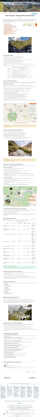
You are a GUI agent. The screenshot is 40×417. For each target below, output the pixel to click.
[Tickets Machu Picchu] (21, 7)
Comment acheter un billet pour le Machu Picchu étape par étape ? (11, 29)
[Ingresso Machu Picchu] (17, 7)
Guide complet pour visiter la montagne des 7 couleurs (7, 378)
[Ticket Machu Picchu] (18, 7)
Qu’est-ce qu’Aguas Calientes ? (7, 23)
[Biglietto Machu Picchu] (22, 7)
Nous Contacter (30, 405)
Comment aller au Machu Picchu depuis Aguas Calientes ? (10, 27)
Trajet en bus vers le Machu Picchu (8, 28)
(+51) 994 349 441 (29, 407)
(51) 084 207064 (13, 407)
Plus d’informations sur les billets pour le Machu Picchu (10, 31)
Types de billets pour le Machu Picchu (8, 30)
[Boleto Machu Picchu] (16, 7)
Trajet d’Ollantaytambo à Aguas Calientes (9, 25)
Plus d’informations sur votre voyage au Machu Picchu (10, 33)
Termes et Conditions (18, 405)
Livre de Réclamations (24, 405)
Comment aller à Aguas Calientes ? (7, 24)
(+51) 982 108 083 (20, 407)
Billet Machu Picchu (20, 4)
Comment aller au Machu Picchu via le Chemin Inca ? (9, 26)
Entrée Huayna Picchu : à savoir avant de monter (32, 378)
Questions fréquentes (6, 34)
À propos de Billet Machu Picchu (12, 405)
